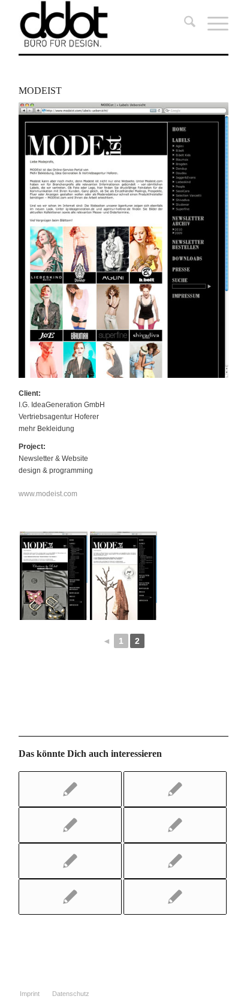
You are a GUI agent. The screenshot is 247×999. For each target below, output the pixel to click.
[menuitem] (183, 24)
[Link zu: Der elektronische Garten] (70, 897)
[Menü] (211, 24)
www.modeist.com (48, 494)
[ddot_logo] (102, 24)
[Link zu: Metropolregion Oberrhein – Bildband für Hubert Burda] (175, 861)
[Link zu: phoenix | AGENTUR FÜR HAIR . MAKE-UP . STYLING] (175, 897)
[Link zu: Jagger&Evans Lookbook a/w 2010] (175, 789)
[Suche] (183, 24)
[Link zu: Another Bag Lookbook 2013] (175, 825)
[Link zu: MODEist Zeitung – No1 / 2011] (70, 825)
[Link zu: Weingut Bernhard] (70, 789)
